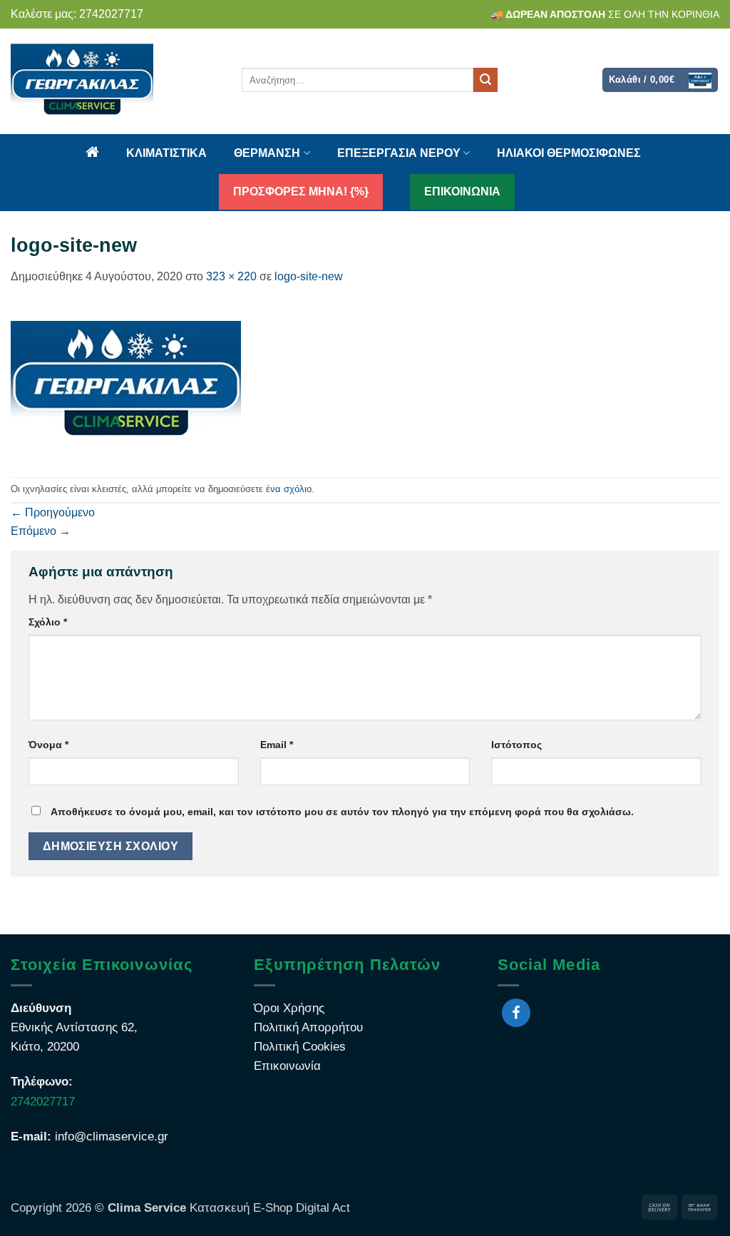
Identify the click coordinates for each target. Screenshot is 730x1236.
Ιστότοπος (516, 744)
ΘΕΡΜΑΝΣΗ (267, 153)
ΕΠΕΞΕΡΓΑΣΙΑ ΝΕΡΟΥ (399, 153)
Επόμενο (41, 531)
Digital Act (321, 1208)
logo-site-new (308, 276)
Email (276, 744)
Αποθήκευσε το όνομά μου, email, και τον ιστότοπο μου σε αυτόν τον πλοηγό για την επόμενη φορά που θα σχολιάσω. (342, 811)
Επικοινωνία (287, 1066)
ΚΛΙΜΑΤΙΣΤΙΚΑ (166, 153)
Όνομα (48, 744)
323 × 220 (231, 276)
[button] (660, 79)
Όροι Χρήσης (289, 1008)
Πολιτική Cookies (300, 1046)
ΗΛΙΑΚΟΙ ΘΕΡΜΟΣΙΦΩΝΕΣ (569, 153)
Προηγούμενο (53, 512)
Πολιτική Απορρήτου (308, 1027)
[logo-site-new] (126, 380)
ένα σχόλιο (289, 489)
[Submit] (485, 80)
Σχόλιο (48, 622)
